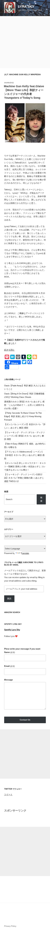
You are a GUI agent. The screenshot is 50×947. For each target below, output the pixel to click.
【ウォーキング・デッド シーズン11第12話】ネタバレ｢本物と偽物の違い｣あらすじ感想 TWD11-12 (24, 477)
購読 (9, 598)
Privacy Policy (10, 926)
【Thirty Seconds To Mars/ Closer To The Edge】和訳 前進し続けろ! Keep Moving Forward (23, 416)
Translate (25, 553)
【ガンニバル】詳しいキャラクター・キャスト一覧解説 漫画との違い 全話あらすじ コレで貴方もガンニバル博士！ (25, 466)
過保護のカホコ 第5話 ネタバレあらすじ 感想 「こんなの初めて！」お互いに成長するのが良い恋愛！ (24, 405)
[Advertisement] (25, 42)
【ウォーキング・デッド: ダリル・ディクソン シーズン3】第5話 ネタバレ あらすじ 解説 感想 (24, 435)
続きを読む (9, 350)
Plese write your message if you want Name (22, 650)
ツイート (8, 794)
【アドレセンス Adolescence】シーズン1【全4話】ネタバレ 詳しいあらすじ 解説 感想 (24, 455)
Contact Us (25, 720)
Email (9, 666)
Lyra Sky (26, 6)
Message (8, 680)
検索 (6, 491)
